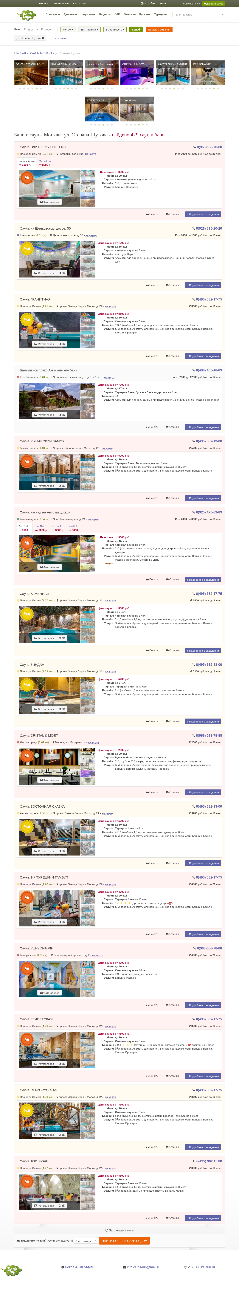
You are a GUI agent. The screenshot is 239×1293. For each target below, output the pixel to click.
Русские (144, 14)
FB (154, 3)
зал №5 (58, 528)
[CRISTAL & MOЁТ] (137, 72)
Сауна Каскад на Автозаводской (45, 512)
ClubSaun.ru (205, 1266)
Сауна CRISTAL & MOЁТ (39, 735)
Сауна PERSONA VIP (36, 948)
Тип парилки (89, 29)
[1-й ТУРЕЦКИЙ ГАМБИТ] (173, 72)
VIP (117, 14)
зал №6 (75, 528)
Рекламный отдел (79, 1266)
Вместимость (114, 29)
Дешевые (70, 14)
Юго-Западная (34, 377)
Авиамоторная (34, 448)
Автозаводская (34, 519)
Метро (67, 29)
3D (63, 273)
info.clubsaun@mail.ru (143, 1266)
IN (144, 3)
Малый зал (45, 163)
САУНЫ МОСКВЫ (41, 53)
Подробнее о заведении (203, 214)
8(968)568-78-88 (209, 146)
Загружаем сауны (121, 1230)
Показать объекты (159, 29)
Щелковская (32, 235)
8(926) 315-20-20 (209, 228)
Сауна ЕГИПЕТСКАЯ (36, 1018)
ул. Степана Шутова (29, 38)
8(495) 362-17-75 (209, 299)
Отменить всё (60, 38)
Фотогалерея (51, 202)
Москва (43, 3)
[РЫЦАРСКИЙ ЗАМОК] (66, 72)
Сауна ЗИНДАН (32, 664)
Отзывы (174, 214)
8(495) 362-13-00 (209, 441)
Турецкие (160, 14)
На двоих (105, 14)
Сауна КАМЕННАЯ (34, 593)
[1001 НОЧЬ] (137, 109)
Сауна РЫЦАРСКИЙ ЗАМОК (42, 440)
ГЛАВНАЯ (20, 53)
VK (165, 3)
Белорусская (33, 955)
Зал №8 (25, 528)
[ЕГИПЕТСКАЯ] (102, 109)
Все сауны (53, 14)
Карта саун (79, 3)
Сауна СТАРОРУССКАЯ (38, 1089)
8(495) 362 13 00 (209, 1161)
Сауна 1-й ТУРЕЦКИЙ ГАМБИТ (44, 877)
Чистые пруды (34, 742)
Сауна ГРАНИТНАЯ (35, 299)
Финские (130, 14)
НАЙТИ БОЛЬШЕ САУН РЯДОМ (124, 1241)
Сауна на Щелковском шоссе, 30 (45, 228)
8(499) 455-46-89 (209, 370)
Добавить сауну (214, 3)
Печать (153, 214)
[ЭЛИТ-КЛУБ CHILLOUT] (31, 72)
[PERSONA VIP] (208, 72)
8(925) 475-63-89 (209, 512)
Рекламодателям (191, 3)
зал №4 (41, 528)
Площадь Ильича (36, 153)
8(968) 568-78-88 (209, 735)
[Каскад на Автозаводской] (102, 72)
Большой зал (27, 163)
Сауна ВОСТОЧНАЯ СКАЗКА (42, 806)
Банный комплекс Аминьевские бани (48, 370)
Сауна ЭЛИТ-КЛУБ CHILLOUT (43, 146)
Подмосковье (61, 3)
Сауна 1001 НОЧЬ (34, 1160)
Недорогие (87, 14)
